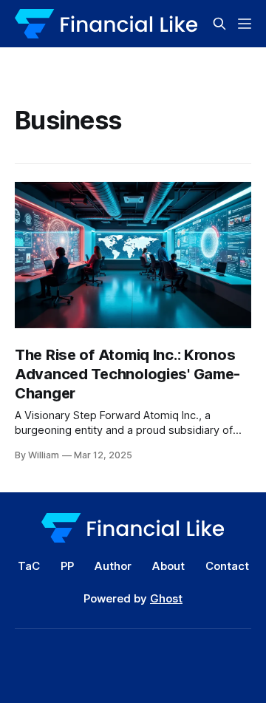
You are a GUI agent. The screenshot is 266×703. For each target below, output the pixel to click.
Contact (227, 566)
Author (113, 566)
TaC (29, 566)
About (168, 566)
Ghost (166, 598)
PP (67, 566)
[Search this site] (219, 23)
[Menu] (244, 23)
